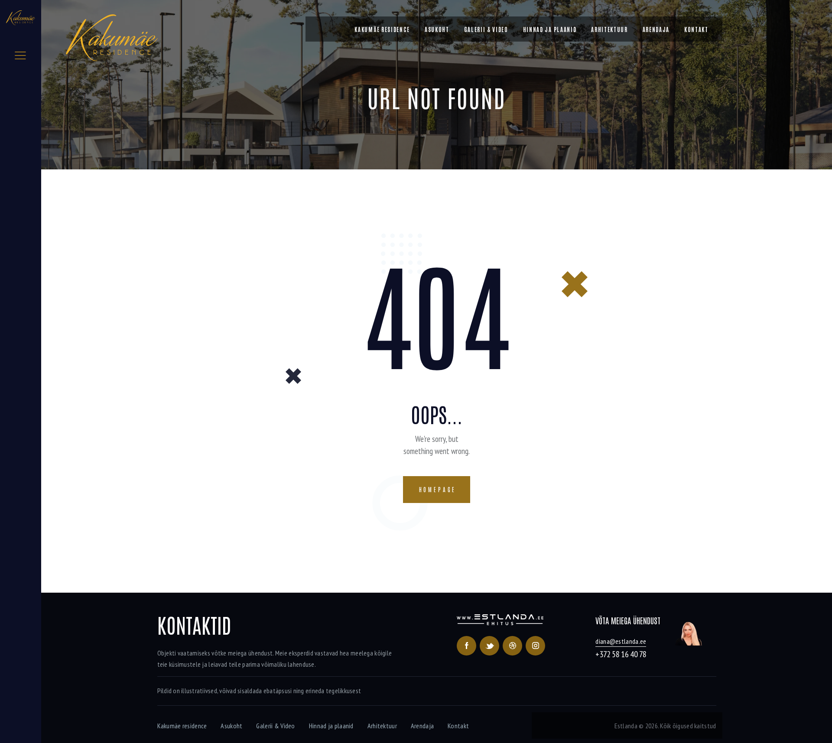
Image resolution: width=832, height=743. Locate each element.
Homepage (437, 489)
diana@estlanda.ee (620, 641)
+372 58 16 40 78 (621, 654)
